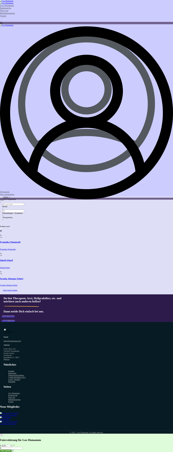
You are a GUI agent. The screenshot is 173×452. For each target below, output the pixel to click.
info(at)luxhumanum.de (12, 341)
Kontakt (11, 371)
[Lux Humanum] (6, 1)
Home (6, 197)
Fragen (3, 16)
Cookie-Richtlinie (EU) (17, 377)
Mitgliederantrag (7, 13)
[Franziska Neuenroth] (8, 422)
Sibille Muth (4, 420)
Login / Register (14, 380)
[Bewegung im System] (9, 413)
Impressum (12, 373)
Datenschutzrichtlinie (16, 375)
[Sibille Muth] (5, 417)
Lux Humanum (7, 5)
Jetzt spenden (6, 451)
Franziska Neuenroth (8, 424)
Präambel (11, 382)
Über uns (4, 10)
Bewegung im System (8, 415)
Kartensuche (5, 8)
